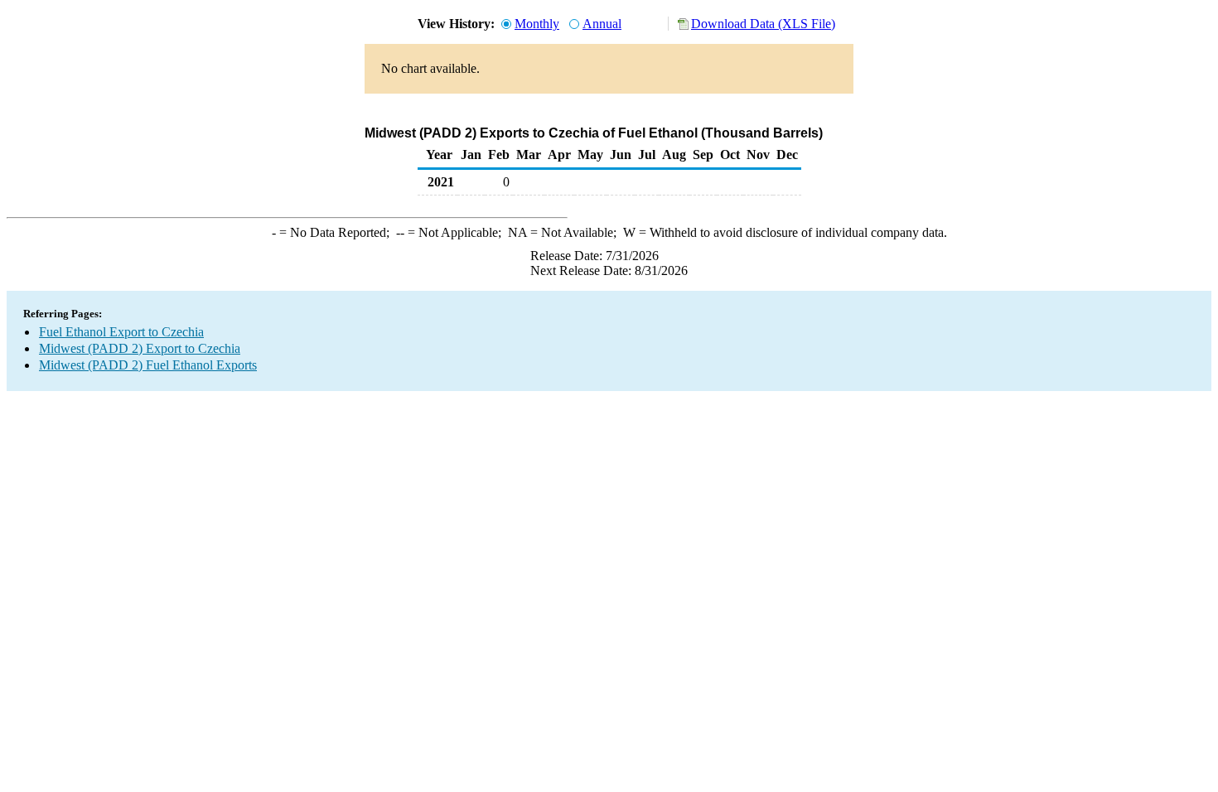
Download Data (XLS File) (763, 24)
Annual (601, 24)
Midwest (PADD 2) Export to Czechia (139, 348)
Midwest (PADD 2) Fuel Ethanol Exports (148, 365)
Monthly (537, 24)
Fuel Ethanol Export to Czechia (121, 332)
